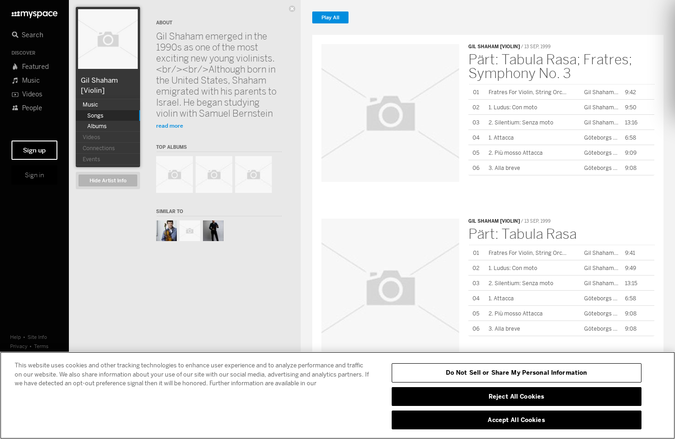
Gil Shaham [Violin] (494, 46)
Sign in (34, 175)
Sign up (34, 150)
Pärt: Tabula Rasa (522, 233)
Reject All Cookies (516, 396)
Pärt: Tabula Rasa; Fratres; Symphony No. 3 (550, 66)
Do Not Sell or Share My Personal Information (516, 372)
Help (15, 336)
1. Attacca (501, 137)
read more (169, 125)
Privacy (19, 346)
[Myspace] (34, 12)
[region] (337, 395)
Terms (41, 346)
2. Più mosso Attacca (516, 153)
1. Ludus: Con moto (513, 107)
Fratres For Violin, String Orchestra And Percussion (554, 92)
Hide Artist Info (108, 181)
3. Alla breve (504, 168)
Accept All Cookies (516, 420)
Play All (330, 18)
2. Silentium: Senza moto (521, 122)
